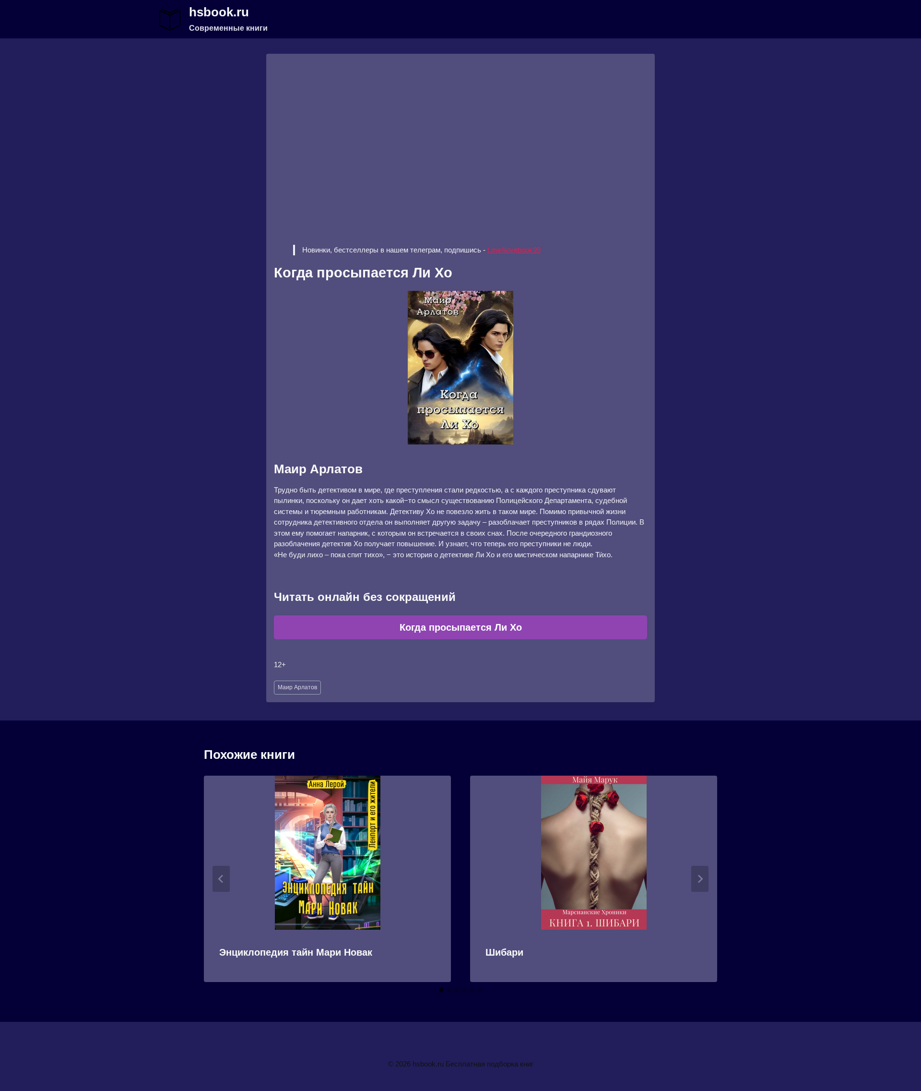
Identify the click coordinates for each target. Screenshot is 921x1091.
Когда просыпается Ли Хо (461, 627)
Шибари (504, 952)
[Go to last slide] (221, 879)
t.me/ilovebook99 (514, 250)
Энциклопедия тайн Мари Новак (295, 952)
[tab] (441, 990)
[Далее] (699, 879)
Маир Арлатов (297, 687)
